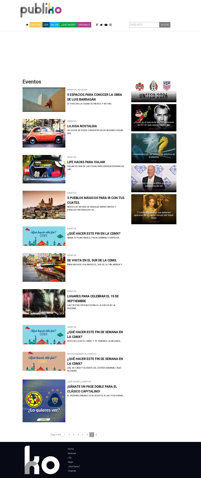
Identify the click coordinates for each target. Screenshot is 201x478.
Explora (154, 161)
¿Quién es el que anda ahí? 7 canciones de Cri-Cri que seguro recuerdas (154, 123)
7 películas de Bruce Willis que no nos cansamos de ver (154, 184)
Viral (157, 129)
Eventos (71, 90)
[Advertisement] (100, 54)
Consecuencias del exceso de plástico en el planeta (154, 155)
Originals (84, 24)
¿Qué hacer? (68, 24)
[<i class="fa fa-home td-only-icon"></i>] (27, 24)
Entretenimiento (76, 354)
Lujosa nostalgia (82, 126)
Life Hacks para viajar (86, 162)
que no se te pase (159, 190)
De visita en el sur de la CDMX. (92, 260)
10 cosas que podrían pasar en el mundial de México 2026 (153, 94)
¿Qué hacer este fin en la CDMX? (93, 233)
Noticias (36, 24)
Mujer (54, 24)
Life (46, 24)
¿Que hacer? (74, 466)
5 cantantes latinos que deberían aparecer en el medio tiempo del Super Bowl (154, 215)
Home (71, 449)
